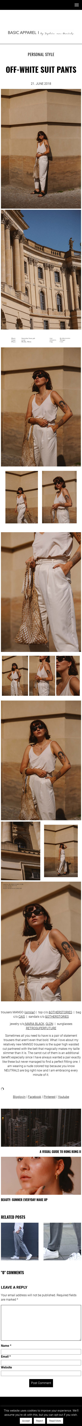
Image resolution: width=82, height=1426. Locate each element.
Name (6, 1346)
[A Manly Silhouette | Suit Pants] (20, 1241)
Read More (55, 1420)
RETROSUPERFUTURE (41, 1028)
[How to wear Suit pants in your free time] (62, 1241)
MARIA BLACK (34, 1024)
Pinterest (49, 1097)
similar (29, 1012)
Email (6, 1356)
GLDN (49, 1024)
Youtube (63, 1097)
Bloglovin (19, 1097)
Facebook (34, 1097)
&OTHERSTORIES (60, 1012)
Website (6, 1367)
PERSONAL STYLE (41, 54)
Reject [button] (39, 1420)
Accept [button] (26, 1420)
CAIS (21, 1016)
